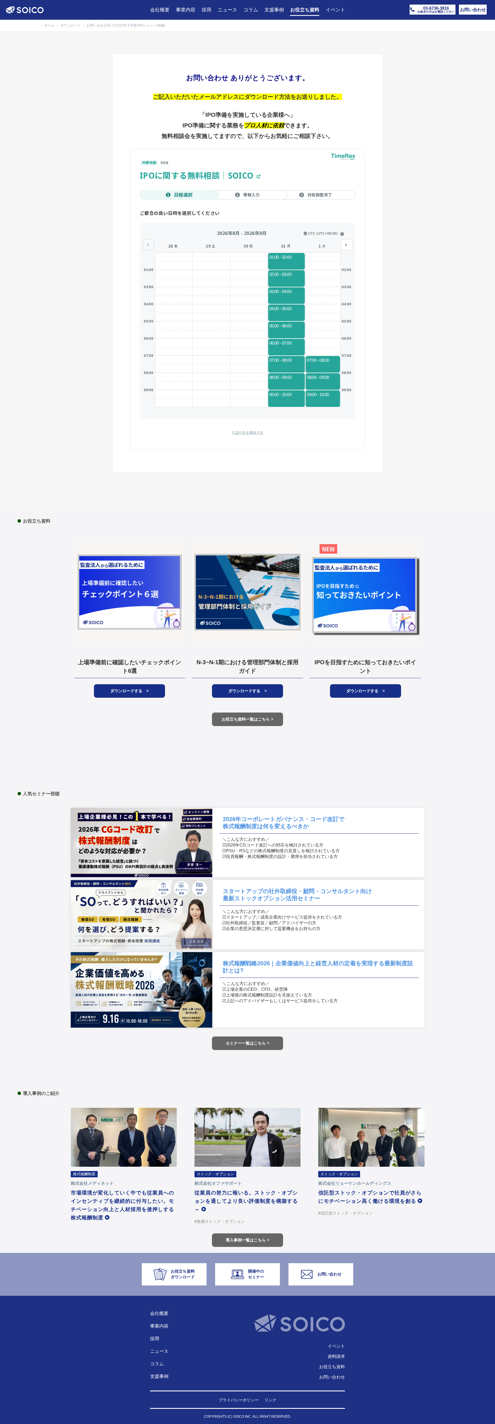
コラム (157, 1363)
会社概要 (159, 1313)
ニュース (159, 1351)
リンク (270, 1400)
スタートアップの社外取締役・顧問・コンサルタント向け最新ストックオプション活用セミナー (297, 894)
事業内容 (159, 1326)
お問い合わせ (332, 1377)
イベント (336, 1346)
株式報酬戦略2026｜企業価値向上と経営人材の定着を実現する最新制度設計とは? (318, 967)
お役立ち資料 (332, 1366)
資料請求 (336, 1356)
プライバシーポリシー (239, 1400)
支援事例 (159, 1376)
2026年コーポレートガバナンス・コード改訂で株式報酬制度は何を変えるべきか (283, 822)
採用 (154, 1338)
